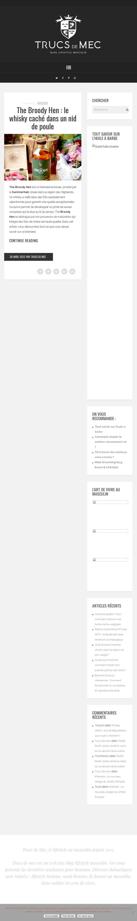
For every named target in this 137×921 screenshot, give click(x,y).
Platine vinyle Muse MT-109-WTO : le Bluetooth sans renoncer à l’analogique (111, 634)
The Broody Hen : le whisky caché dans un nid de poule (42, 118)
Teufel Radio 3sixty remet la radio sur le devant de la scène (110, 746)
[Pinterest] (69, 78)
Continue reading (23, 240)
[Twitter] (56, 78)
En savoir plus (85, 916)
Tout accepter (51, 916)
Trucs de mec (103, 740)
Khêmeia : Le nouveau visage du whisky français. (110, 791)
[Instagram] (75, 78)
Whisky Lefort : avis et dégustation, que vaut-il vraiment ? (111, 730)
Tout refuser (68, 916)
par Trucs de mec (36, 257)
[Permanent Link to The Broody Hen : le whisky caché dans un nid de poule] (42, 179)
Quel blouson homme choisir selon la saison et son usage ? (109, 649)
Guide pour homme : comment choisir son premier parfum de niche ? (110, 665)
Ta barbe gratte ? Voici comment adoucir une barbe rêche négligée (108, 619)
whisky (42, 103)
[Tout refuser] (132, 912)
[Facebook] (62, 78)
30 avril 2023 (17, 257)
